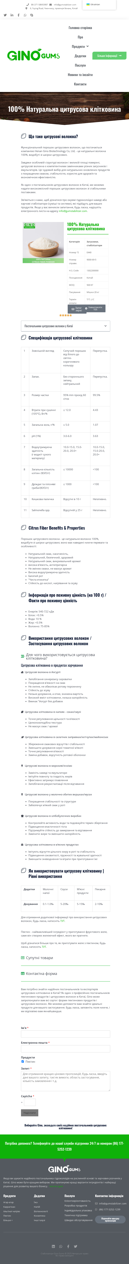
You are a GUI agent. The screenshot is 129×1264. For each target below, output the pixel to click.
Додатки (80, 55)
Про (80, 36)
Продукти (28, 1057)
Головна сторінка (80, 27)
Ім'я (25, 1028)
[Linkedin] (53, 1246)
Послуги (80, 65)
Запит (26, 1068)
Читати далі (56, 1186)
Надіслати (30, 1112)
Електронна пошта (35, 1043)
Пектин (30, 1061)
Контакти (80, 83)
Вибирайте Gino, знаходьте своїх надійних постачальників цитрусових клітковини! (65, 1126)
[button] (26, 242)
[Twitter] (75, 1246)
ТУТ (62, 921)
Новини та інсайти (80, 74)
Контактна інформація (109, 1196)
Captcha (27, 1096)
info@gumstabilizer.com (73, 211)
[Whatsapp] (60, 1246)
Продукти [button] (78, 46)
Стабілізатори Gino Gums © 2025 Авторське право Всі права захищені (64, 1254)
